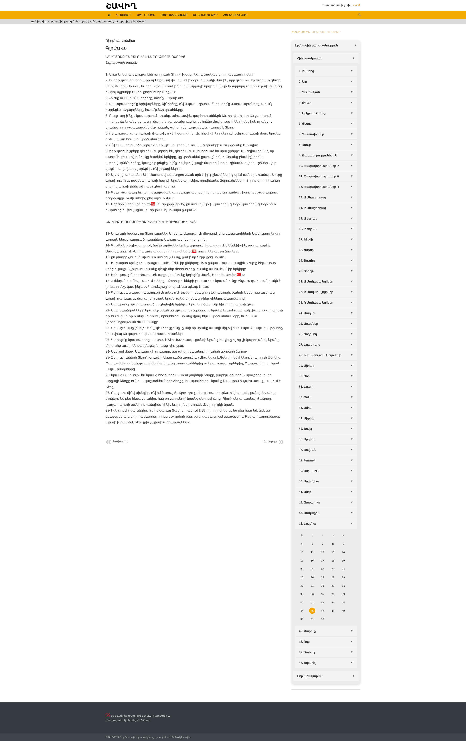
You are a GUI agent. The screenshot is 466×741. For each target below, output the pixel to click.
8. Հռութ (305, 145)
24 (343, 569)
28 (332, 577)
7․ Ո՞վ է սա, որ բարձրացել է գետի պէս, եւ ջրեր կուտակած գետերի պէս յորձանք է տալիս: (182, 145)
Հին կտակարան (101, 21)
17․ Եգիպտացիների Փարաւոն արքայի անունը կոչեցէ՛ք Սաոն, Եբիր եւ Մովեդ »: (175, 274)
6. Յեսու (305, 124)
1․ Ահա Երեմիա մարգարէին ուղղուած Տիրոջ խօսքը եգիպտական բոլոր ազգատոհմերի (180, 74)
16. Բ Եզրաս (308, 229)
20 (301, 569)
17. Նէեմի (306, 239)
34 (343, 585)
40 (301, 602)
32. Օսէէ (305, 397)
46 (312, 610)
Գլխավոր (123, 15)
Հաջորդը (270, 441)
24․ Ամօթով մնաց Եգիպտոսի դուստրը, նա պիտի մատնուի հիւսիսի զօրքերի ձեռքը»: (177, 351)
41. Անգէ (305, 492)
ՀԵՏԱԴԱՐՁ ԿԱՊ (235, 15)
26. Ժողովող (308, 334)
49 (343, 610)
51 (312, 619)
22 (322, 569)
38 (332, 594)
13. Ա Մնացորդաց (312, 197)
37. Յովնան (307, 450)
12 (322, 552)
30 (301, 585)
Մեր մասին (146, 15)
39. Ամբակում (309, 471)
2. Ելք (303, 82)
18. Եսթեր (306, 250)
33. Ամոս (305, 408)
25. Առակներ (308, 324)
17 (322, 560)
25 (301, 577)
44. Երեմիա (122, 21)
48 (332, 610)
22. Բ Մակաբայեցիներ (316, 292)
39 (343, 594)
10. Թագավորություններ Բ (319, 166)
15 (301, 560)
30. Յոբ (304, 376)
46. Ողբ (304, 642)
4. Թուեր (305, 103)
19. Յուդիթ (307, 260)
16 (312, 560)
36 (312, 594)
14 (343, 552)
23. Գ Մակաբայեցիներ (316, 303)
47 (322, 610)
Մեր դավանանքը (174, 15)
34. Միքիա (307, 418)
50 (301, 619)
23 (332, 569)
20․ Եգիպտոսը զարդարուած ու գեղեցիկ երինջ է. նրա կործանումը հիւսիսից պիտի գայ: (180, 304)
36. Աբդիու (307, 439)
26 (312, 577)
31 (312, 585)
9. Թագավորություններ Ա (318, 155)
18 (332, 560)
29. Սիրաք (306, 366)
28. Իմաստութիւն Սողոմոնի (320, 355)
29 (343, 577)
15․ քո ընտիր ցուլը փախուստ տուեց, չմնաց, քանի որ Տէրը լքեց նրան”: (165, 257)
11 (312, 552)
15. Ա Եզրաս (308, 218)
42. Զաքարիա (309, 502)
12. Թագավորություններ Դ (319, 187)
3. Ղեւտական (309, 92)
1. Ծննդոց (306, 71)
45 (301, 610)
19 (343, 560)
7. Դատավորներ (311, 134)
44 (343, 602)
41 (312, 602)
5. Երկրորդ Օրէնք (312, 113)
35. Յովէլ (305, 429)
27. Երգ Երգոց (309, 345)
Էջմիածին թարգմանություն (68, 21)
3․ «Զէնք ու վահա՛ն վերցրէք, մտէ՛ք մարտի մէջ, (145, 98)
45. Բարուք (307, 631)
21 (312, 569)
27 (322, 577)
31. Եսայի (306, 387)
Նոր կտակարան (310, 676)
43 (332, 602)
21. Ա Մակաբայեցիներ (316, 281)
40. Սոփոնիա (309, 481)
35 (301, 594)
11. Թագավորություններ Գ (319, 176)
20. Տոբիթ (306, 271)
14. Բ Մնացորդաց (312, 208)
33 (332, 585)
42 (322, 602)
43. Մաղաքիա (309, 513)
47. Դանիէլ (307, 652)
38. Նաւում (307, 460)
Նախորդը (120, 441)
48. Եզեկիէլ (307, 663)
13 (332, 552)
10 (301, 552)
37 (322, 594)
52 (322, 619)
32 (322, 585)
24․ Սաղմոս (307, 313)
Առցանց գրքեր (205, 15)
